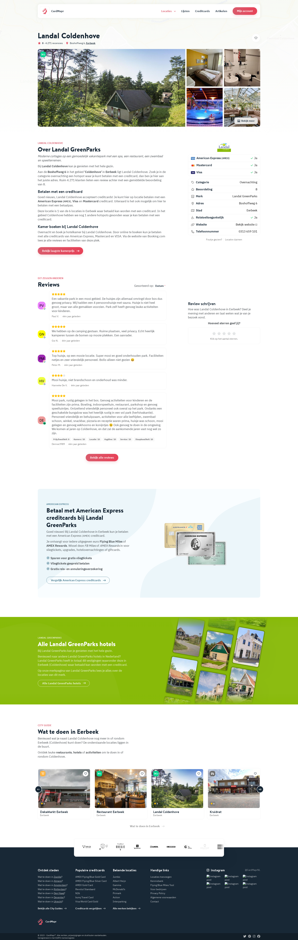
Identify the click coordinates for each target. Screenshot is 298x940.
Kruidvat (216, 812)
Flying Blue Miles (111, 541)
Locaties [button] (166, 11)
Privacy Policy (157, 893)
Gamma (117, 885)
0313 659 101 (248, 231)
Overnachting (248, 182)
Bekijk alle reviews (102, 457)
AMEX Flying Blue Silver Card (91, 881)
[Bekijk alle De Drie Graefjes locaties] (168, 846)
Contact (154, 901)
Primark (117, 893)
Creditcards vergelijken (88, 908)
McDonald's (119, 889)
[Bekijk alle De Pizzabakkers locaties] (218, 846)
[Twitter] (244, 936)
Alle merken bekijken (124, 908)
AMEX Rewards (56, 546)
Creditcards (202, 11)
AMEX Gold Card (84, 885)
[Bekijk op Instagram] (215, 878)
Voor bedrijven (158, 889)
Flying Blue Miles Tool (162, 885)
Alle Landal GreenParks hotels (61, 683)
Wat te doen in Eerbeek (145, 826)
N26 (77, 893)
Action (116, 897)
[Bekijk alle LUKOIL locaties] (134, 846)
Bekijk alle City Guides (50, 908)
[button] (245, 11)
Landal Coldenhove (166, 812)
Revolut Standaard (85, 889)
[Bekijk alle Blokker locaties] (201, 846)
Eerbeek (90, 43)
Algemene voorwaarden (163, 897)
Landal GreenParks (244, 196)
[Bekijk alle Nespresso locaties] (117, 846)
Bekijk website (245, 224)
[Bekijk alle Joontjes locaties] (151, 846)
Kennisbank (156, 881)
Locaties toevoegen (161, 876)
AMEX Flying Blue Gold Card (90, 876)
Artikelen (221, 11)
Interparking (119, 901)
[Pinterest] (249, 936)
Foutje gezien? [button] (214, 239)
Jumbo (116, 876)
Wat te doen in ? (50, 876)
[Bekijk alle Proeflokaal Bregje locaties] (100, 846)
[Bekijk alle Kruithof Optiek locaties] (184, 846)
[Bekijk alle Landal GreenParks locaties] (224, 147)
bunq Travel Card (84, 897)
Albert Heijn (119, 881)
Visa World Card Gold (86, 901)
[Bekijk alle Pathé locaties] (83, 846)
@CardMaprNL (252, 869)
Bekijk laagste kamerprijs (58, 250)
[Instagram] (254, 936)
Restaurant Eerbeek (110, 812)
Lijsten (185, 11)
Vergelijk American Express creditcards (76, 580)
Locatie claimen (233, 239)
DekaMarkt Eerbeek (54, 812)
